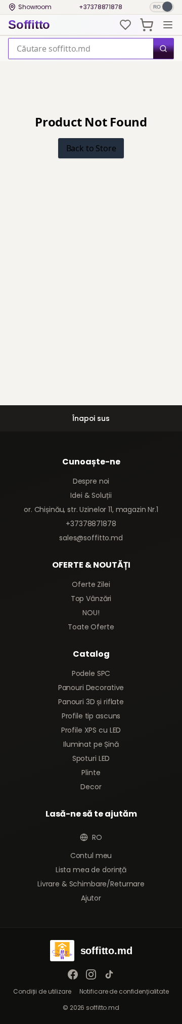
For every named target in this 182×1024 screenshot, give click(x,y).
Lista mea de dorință (91, 870)
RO (97, 837)
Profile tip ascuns (91, 716)
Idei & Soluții (90, 495)
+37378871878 (100, 7)
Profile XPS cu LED (91, 730)
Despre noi (91, 481)
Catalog (91, 654)
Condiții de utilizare (42, 992)
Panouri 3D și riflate (91, 702)
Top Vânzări (91, 598)
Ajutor (91, 898)
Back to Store (91, 148)
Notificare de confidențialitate (124, 992)
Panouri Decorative (91, 687)
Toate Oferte (91, 627)
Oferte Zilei (91, 584)
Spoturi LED (91, 758)
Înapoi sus (91, 418)
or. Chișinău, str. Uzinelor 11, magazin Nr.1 (91, 509)
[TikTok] (109, 974)
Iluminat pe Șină (91, 744)
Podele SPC (91, 673)
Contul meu (91, 855)
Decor (90, 787)
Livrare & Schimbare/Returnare (91, 884)
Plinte (90, 772)
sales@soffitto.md (91, 538)
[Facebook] (73, 974)
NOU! (90, 613)
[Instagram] (91, 974)
